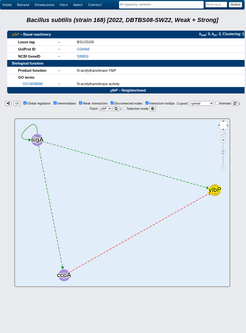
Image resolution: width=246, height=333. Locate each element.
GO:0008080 (33, 84)
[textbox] (161, 4)
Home (7, 5)
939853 (82, 56)
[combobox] (161, 5)
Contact (95, 5)
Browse (23, 5)
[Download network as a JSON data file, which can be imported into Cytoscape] (17, 103)
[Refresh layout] (235, 103)
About (78, 5)
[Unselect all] (152, 108)
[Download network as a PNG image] (8, 103)
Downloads (44, 5)
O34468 (83, 49)
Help (64, 5)
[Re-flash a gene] (116, 108)
